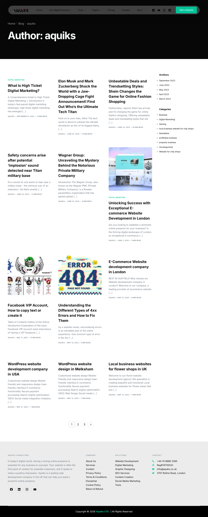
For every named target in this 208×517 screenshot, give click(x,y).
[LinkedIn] (169, 10)
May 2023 (164, 90)
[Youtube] (159, 10)
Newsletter (164, 133)
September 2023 (167, 80)
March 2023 (165, 99)
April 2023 (164, 94)
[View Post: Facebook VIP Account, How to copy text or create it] (29, 275)
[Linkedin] (19, 489)
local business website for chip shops (176, 128)
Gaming (162, 124)
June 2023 (164, 85)
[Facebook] (153, 10)
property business (167, 142)
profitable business (168, 138)
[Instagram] (164, 10)
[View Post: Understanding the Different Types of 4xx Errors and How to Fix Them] (80, 275)
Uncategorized (166, 147)
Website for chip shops (169, 151)
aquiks (11, 116)
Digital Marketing (16, 80)
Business (163, 115)
